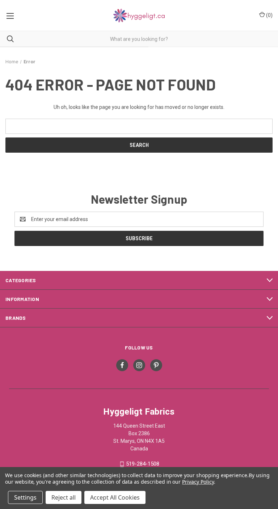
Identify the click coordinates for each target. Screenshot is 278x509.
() (269, 15)
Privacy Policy (198, 481)
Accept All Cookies (115, 497)
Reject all (63, 497)
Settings (25, 497)
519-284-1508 (142, 464)
